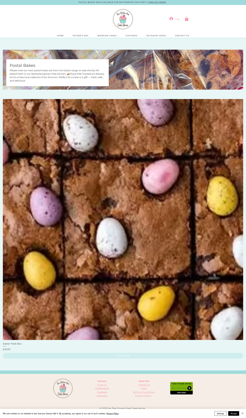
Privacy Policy (143, 395)
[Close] (242, 413)
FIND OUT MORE (157, 2)
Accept (234, 413)
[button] (186, 18)
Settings (220, 413)
